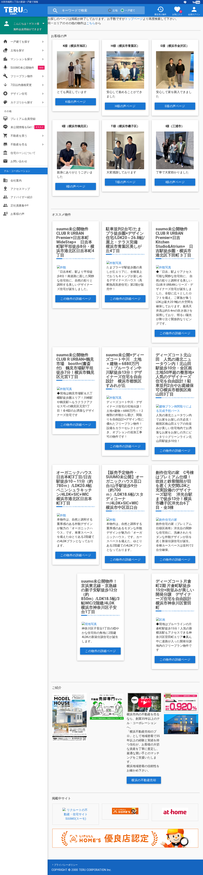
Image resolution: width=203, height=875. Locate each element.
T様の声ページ (125, 182)
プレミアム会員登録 (19, 118)
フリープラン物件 (18, 76)
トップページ (134, 19)
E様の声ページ (175, 106)
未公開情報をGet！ (22, 127)
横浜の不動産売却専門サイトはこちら (144, 781)
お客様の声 (13, 213)
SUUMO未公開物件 (18, 67)
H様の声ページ (125, 106)
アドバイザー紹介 (18, 197)
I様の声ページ (75, 186)
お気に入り (177, 11)
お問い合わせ (15, 161)
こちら (90, 23)
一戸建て (130, 10)
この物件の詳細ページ (75, 299)
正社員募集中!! (15, 205)
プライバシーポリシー (66, 864)
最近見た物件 (160, 11)
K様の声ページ (76, 102)
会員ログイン (194, 11)
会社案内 (12, 180)
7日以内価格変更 (17, 84)
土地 (115, 10)
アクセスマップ (16, 188)
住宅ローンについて (23, 153)
